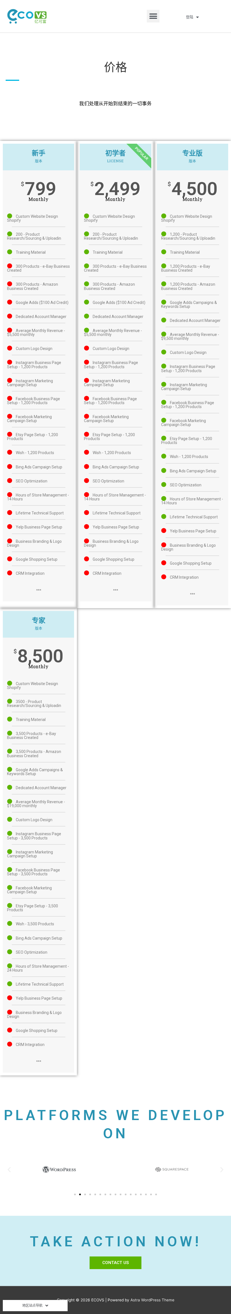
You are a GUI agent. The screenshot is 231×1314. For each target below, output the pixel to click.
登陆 (189, 17)
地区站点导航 (32, 1306)
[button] (153, 16)
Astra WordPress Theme (152, 1300)
